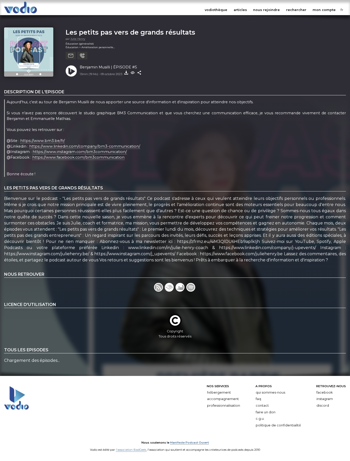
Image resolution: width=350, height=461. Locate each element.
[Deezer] (181, 290)
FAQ (258, 399)
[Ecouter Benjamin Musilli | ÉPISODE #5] (71, 71)
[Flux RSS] (159, 290)
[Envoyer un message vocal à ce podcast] (82, 55)
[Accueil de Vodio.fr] (20, 13)
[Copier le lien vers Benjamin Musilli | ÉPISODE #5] (139, 72)
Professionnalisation (223, 405)
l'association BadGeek (131, 450)
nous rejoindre (266, 10)
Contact (262, 405)
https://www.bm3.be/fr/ (42, 140)
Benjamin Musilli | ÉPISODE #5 (108, 67)
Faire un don (265, 412)
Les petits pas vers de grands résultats (130, 32)
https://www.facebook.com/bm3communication (78, 157)
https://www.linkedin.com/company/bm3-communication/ (84, 146)
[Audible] (170, 290)
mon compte (324, 10)
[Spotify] (191, 290)
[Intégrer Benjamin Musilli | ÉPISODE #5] (132, 72)
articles (240, 10)
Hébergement (219, 392)
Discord (322, 405)
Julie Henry (77, 38)
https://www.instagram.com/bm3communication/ (80, 151)
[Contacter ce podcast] (71, 55)
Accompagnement (223, 399)
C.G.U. (260, 419)
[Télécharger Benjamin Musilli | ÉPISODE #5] (126, 72)
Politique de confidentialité (278, 425)
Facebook (324, 392)
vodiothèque (216, 10)
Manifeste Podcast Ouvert (189, 442)
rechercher (296, 10)
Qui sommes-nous (270, 392)
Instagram (324, 399)
